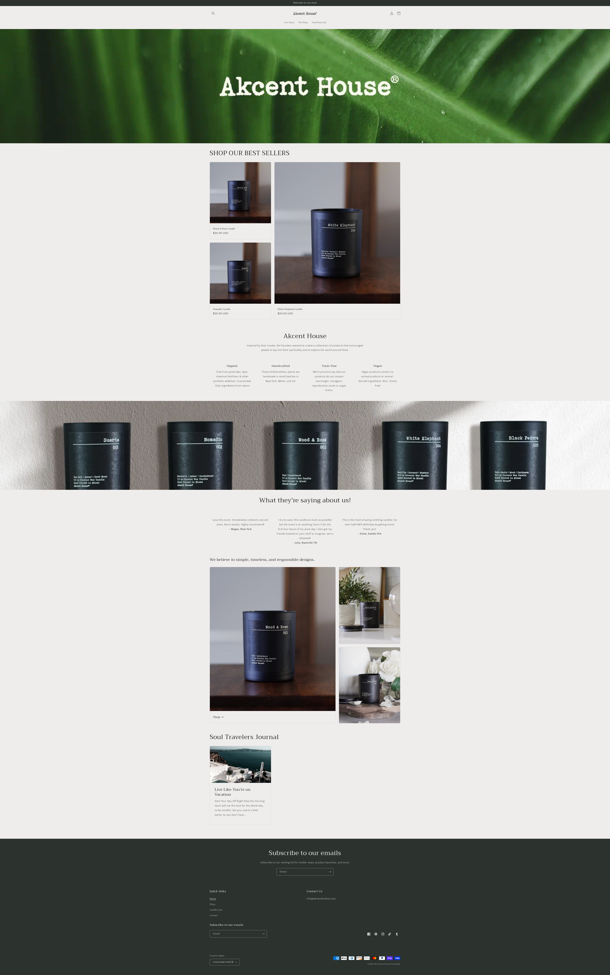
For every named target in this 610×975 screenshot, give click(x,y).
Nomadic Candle (221, 309)
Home (213, 899)
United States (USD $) (223, 962)
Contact (214, 915)
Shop (216, 717)
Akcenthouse (379, 964)
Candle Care (216, 910)
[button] (213, 13)
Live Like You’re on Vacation (233, 792)
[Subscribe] (329, 872)
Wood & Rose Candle (224, 229)
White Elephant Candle (290, 309)
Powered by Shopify (392, 964)
